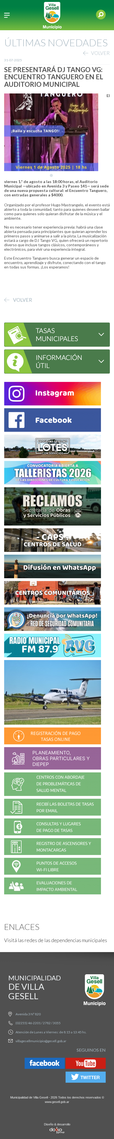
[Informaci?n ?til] (52, 360)
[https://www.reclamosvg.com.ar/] (52, 507)
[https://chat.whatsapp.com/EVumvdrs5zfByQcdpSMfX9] (52, 567)
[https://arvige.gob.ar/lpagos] (52, 827)
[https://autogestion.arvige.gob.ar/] (52, 736)
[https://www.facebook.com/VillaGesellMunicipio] (52, 420)
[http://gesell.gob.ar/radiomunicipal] (52, 646)
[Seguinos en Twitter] (86, 1078)
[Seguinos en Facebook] (45, 1064)
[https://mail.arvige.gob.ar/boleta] (52, 808)
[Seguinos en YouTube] (86, 1064)
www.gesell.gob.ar (57, 1102)
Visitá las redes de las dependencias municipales (55, 940)
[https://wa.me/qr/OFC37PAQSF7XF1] (52, 620)
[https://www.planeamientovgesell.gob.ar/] (52, 759)
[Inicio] (52, 15)
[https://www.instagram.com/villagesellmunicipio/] (52, 394)
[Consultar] (52, 333)
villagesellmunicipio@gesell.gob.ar (40, 1041)
